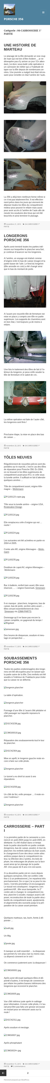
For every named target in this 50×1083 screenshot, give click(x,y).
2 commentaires (19, 1066)
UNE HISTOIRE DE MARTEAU (20, 47)
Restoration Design (13, 507)
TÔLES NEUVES (18, 457)
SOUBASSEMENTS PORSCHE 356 (20, 660)
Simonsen (40, 588)
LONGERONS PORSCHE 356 (16, 238)
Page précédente (3, 1073)
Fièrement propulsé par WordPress (16, 1080)
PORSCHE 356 (13, 19)
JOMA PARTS (24, 611)
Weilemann (18, 489)
